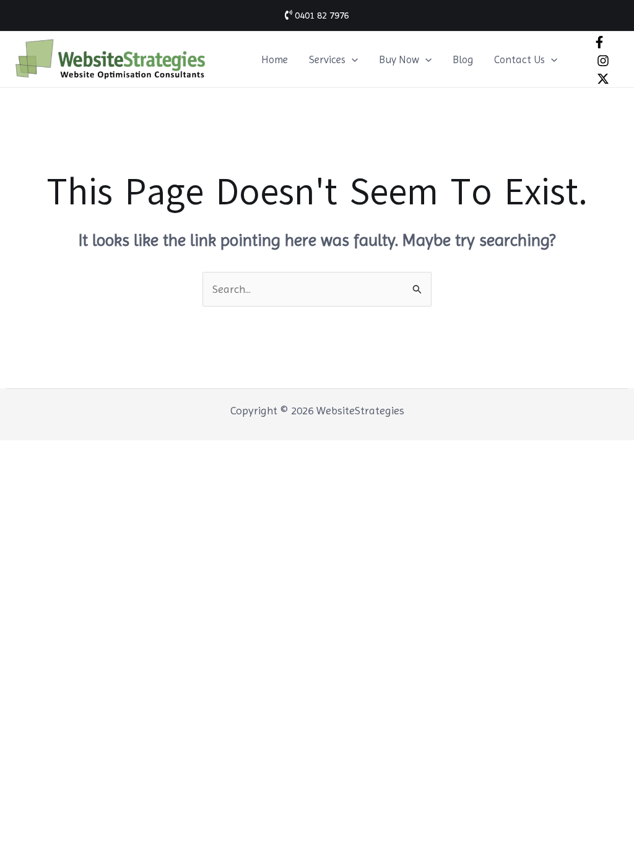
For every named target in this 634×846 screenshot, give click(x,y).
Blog (463, 59)
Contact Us (519, 59)
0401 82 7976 (320, 15)
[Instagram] (603, 61)
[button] (351, 59)
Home (274, 59)
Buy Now (399, 59)
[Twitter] (603, 78)
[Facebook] (599, 42)
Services (327, 59)
